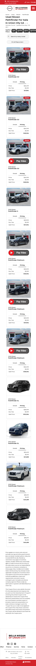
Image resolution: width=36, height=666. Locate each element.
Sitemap (13, 657)
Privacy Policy (20, 657)
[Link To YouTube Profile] (11, 644)
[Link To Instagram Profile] (15, 644)
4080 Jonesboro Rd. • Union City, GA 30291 (12, 2)
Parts (23, 647)
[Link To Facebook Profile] (8, 644)
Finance (8, 647)
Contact (30, 647)
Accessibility (28, 657)
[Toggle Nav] (33, 8)
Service (16, 647)
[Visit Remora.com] (26, 662)
